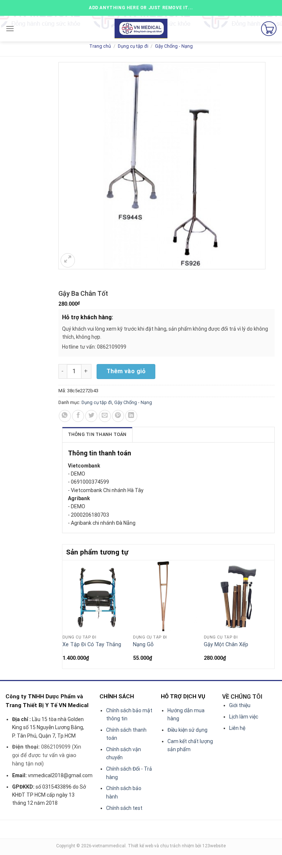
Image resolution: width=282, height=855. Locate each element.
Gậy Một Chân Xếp (226, 644)
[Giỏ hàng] (268, 29)
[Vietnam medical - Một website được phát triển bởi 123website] (141, 29)
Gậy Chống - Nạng (174, 46)
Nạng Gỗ (143, 644)
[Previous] (66, 613)
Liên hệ (237, 728)
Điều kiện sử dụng (187, 730)
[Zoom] (68, 260)
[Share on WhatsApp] (65, 416)
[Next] (270, 613)
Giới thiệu (239, 705)
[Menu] (10, 28)
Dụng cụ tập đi (133, 46)
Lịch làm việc (243, 717)
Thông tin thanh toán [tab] (97, 434)
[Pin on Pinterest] (118, 416)
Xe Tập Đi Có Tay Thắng (91, 644)
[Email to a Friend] (105, 416)
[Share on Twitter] (91, 416)
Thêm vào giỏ (126, 371)
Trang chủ (100, 46)
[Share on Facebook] (78, 416)
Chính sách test (124, 808)
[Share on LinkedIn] (131, 416)
